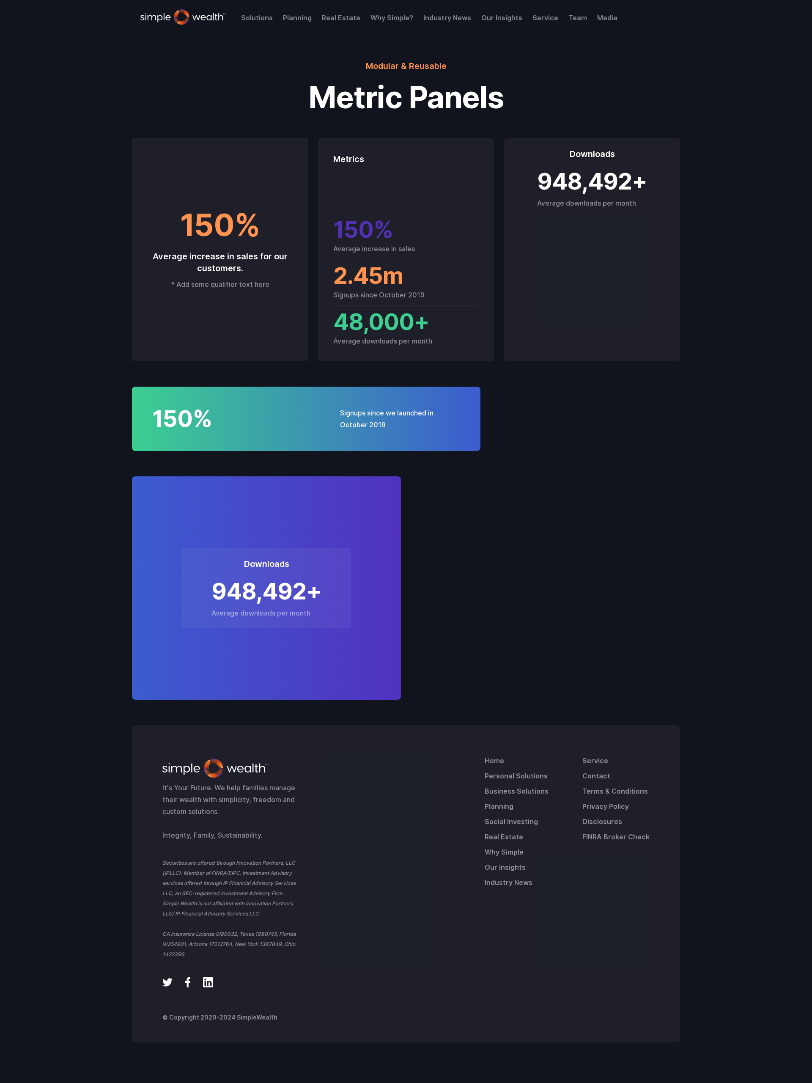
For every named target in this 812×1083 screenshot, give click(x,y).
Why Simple (504, 852)
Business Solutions (517, 791)
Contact (596, 776)
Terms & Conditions (615, 791)
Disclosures (602, 821)
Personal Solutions (516, 776)
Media (607, 18)
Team (577, 18)
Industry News (447, 18)
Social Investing (511, 821)
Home (494, 760)
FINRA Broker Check (616, 837)
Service (545, 18)
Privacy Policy (605, 806)
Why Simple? (391, 18)
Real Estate (341, 18)
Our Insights (501, 18)
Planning (297, 18)
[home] (183, 17)
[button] (257, 18)
